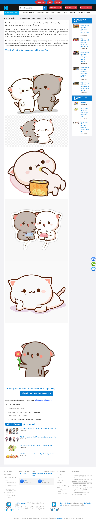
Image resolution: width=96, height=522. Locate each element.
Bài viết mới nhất (29, 424)
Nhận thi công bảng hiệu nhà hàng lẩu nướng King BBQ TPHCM (76, 39)
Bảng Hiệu (80, 12)
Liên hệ (58, 2)
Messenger (40, 2)
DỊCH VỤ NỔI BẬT (9, 12)
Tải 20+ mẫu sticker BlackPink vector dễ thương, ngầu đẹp (38, 437)
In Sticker (76, 103)
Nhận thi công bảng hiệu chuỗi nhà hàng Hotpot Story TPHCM (76, 26)
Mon (25, 480)
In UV (58, 12)
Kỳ (43, 480)
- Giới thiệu (60, 475)
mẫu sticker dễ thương (43, 400)
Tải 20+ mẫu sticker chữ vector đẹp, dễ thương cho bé (37, 454)
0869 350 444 (27, 482)
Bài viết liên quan (13, 424)
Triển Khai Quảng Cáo (28, 12)
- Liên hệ (59, 477)
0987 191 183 (23, 473)
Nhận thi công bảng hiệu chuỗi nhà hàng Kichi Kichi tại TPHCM (76, 53)
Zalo (49, 2)
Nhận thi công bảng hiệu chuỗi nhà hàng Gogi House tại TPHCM (76, 68)
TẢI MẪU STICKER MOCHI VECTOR (36, 393)
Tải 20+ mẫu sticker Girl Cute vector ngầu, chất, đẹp (36, 445)
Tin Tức (88, 12)
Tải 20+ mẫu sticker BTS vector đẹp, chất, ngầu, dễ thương (38, 428)
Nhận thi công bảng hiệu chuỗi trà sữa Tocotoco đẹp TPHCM (76, 83)
